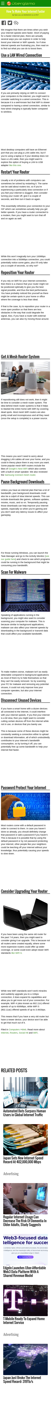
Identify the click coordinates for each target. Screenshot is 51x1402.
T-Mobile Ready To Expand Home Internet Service (24, 1320)
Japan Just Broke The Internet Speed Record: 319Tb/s (22, 1379)
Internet (5, 1033)
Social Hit (23, 1033)
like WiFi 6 (16, 953)
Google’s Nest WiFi (18, 468)
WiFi (35, 1033)
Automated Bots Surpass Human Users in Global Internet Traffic (24, 1112)
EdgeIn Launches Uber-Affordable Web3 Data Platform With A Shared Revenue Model (24, 1271)
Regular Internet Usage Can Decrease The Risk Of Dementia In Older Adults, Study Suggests (25, 1220)
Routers (14, 1033)
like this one (15, 165)
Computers (14, 1029)
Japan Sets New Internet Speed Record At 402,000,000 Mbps (23, 1159)
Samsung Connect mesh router (20, 475)
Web (24, 1029)
